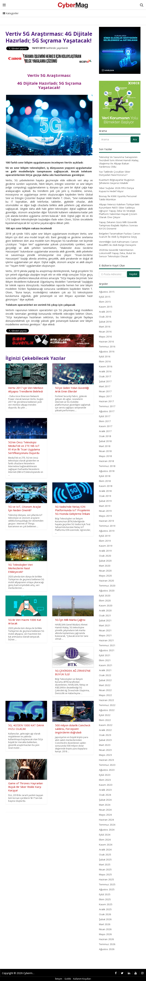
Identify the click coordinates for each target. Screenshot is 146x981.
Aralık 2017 (105, 431)
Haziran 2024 (106, 819)
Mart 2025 (104, 864)
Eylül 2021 (104, 655)
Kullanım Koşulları (82, 978)
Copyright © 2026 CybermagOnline (19, 973)
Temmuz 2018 (107, 466)
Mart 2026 (104, 924)
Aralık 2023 (105, 789)
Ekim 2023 (105, 779)
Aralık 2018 (105, 491)
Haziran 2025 (106, 879)
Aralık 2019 (105, 550)
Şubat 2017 (105, 381)
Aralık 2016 (105, 371)
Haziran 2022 (106, 700)
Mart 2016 (104, 326)
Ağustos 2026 (106, 949)
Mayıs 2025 (105, 874)
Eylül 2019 (104, 535)
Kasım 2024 (105, 844)
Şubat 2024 (105, 799)
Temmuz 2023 (107, 764)
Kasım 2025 (105, 904)
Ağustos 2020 (106, 590)
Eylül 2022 (104, 715)
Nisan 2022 (105, 690)
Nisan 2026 (105, 929)
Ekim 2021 (105, 660)
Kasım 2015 (105, 306)
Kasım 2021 (105, 665)
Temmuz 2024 (107, 824)
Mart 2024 (104, 804)
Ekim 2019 (105, 540)
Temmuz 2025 (107, 884)
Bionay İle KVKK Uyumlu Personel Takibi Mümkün (118, 198)
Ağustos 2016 (106, 351)
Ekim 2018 (105, 481)
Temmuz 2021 (107, 645)
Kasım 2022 (105, 725)
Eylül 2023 (104, 774)
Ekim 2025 (105, 899)
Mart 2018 (104, 446)
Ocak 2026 (105, 914)
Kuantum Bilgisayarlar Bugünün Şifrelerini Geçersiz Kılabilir (116, 181)
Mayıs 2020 (105, 575)
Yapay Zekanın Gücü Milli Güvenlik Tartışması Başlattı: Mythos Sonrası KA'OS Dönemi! (118, 225)
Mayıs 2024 (105, 814)
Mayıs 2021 (105, 635)
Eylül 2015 (104, 296)
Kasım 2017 (105, 426)
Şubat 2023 (105, 740)
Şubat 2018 (105, 441)
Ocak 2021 (105, 615)
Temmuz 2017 (107, 406)
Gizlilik (67, 978)
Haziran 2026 (106, 939)
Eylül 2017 (104, 416)
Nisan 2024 (105, 809)
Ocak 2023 (105, 735)
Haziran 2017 (106, 401)
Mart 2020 (104, 565)
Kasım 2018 (105, 486)
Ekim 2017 (105, 421)
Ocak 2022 (105, 675)
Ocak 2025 (105, 854)
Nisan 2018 (105, 451)
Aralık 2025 (105, 909)
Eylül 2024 (104, 834)
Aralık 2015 (105, 311)
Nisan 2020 (105, 570)
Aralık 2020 (105, 610)
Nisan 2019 (105, 510)
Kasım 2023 (105, 784)
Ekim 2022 (105, 720)
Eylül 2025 (104, 894)
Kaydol (133, 274)
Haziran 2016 (106, 341)
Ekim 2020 (105, 600)
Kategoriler (12, 13)
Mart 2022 (104, 685)
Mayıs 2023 (105, 755)
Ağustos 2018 (106, 471)
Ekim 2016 (105, 361)
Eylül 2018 (104, 476)
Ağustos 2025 (106, 889)
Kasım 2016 (105, 366)
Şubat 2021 (105, 620)
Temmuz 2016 (107, 346)
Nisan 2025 (105, 869)
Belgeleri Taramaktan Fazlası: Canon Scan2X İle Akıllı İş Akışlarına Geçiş (119, 235)
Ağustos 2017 (106, 411)
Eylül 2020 (104, 595)
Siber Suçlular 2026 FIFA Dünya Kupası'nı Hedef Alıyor (116, 189)
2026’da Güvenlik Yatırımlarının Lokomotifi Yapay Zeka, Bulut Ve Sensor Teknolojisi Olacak (117, 253)
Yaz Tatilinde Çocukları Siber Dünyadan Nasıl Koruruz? (114, 173)
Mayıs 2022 (105, 695)
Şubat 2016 (105, 321)
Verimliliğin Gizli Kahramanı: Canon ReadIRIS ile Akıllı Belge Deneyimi (118, 243)
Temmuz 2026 (107, 944)
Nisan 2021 (105, 630)
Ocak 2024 (105, 794)
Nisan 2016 (105, 331)
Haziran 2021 (106, 640)
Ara (135, 139)
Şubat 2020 (105, 560)
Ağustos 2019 (106, 530)
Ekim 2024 (105, 839)
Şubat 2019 (105, 501)
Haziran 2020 (106, 580)
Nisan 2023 (105, 750)
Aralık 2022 (105, 730)
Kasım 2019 (105, 545)
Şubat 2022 (105, 680)
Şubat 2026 (105, 919)
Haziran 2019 (106, 520)
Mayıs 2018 (105, 456)
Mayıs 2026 (105, 934)
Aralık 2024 (105, 849)
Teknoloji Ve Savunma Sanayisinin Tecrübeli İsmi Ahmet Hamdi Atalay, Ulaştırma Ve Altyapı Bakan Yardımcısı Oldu (119, 161)
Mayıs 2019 (105, 515)
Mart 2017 (104, 386)
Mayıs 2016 (105, 336)
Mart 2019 (104, 505)
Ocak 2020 (105, 555)
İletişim (58, 978)
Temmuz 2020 (107, 585)
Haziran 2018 (106, 461)
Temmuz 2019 (107, 525)
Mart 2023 (104, 745)
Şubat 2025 (105, 859)
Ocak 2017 (105, 376)
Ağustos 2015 (106, 291)
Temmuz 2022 (107, 705)
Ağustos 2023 (106, 769)
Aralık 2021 (105, 670)
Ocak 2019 (105, 496)
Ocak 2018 (105, 436)
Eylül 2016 (104, 356)
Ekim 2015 (105, 301)
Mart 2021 (104, 625)
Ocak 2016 (105, 316)
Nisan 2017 (105, 391)
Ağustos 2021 (106, 650)
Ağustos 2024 (106, 829)
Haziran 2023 (106, 759)
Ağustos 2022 (106, 710)
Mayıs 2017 (105, 396)
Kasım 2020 (105, 605)
